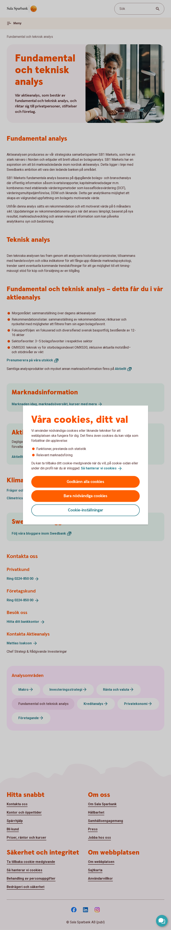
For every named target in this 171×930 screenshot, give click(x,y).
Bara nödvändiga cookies (85, 495)
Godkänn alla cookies (85, 481)
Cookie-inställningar (85, 510)
